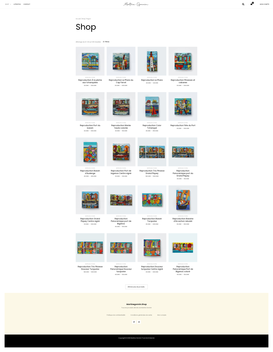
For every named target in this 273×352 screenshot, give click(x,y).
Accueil (78, 19)
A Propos (17, 4)
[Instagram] (139, 322)
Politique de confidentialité (116, 315)
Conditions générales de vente (141, 315)
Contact (26, 4)
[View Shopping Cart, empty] (251, 4)
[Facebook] (134, 322)
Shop (7, 4)
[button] (10, 4)
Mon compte (161, 315)
